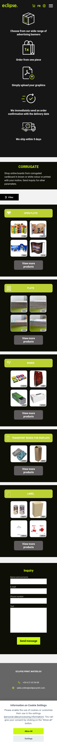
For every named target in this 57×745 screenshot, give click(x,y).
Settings (28, 738)
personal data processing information (24, 716)
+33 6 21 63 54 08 (31, 682)
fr (38, 6)
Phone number (17, 596)
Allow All (28, 731)
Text (12, 606)
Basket (33, 5)
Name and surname (19, 577)
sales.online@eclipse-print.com (31, 688)
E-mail (13, 587)
